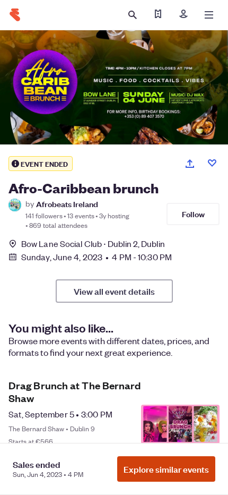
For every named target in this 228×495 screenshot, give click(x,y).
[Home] (14, 14)
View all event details (114, 291)
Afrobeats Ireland (67, 204)
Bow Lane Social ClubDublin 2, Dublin (93, 243)
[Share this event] (189, 163)
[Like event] (212, 163)
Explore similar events (166, 469)
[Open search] (132, 14)
